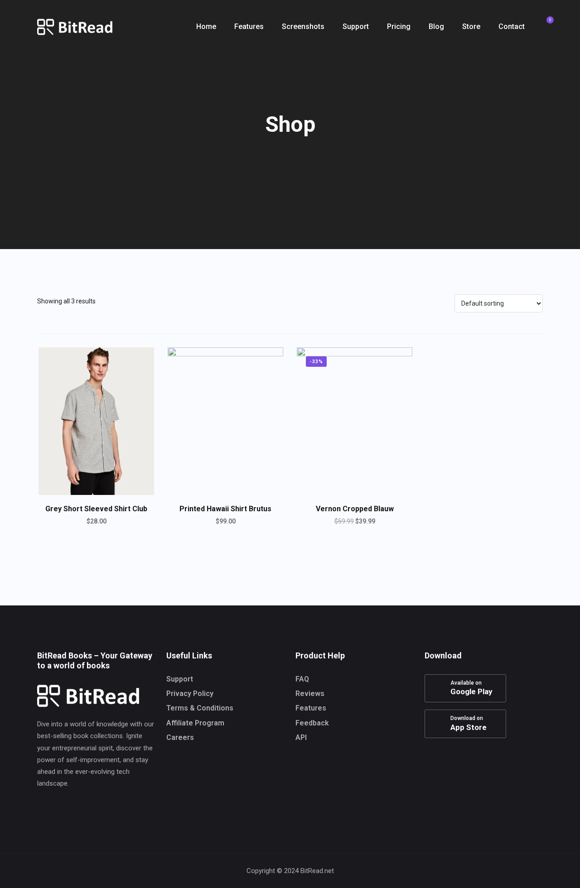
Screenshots (303, 26)
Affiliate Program (195, 723)
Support (356, 26)
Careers (180, 737)
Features (249, 26)
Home (206, 26)
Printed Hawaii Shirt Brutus (225, 508)
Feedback (312, 723)
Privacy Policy (189, 693)
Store (471, 26)
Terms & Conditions (199, 708)
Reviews (309, 693)
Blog (436, 26)
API (301, 737)
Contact (511, 26)
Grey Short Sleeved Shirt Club (96, 508)
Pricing (399, 26)
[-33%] (354, 420)
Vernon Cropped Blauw (355, 508)
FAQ (302, 679)
